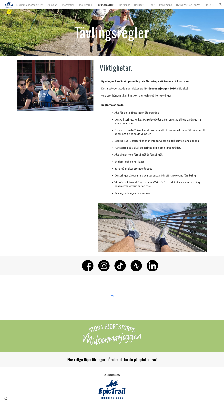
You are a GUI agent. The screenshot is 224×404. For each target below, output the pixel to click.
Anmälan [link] (52, 4)
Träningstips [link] (165, 4)
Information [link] (67, 4)
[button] (6, 398)
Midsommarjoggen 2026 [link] (29, 4)
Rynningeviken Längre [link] (188, 4)
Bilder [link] (151, 4)
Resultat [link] (138, 4)
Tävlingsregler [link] (104, 4)
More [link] (207, 4)
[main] (112, 32)
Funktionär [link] (124, 4)
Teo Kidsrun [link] (85, 4)
